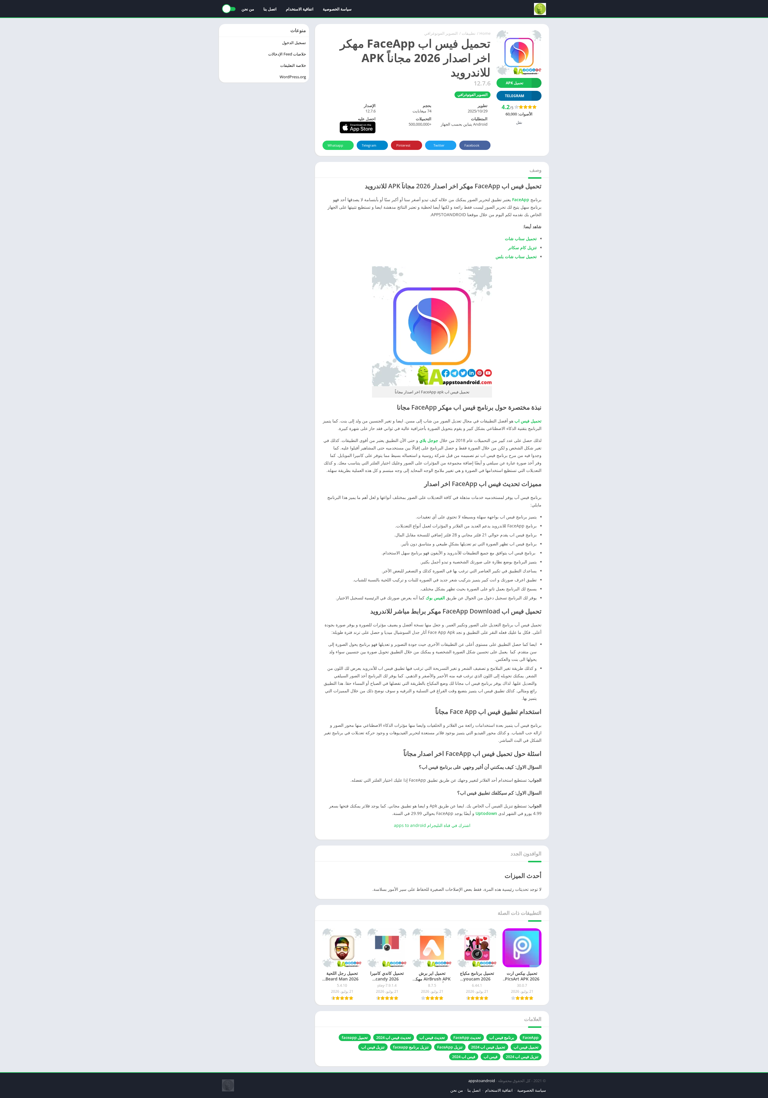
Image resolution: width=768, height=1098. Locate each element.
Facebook (471, 145)
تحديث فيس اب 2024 (393, 1037)
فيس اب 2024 (463, 1056)
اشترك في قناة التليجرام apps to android (432, 825)
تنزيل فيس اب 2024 (522, 1056)
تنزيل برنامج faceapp (411, 1047)
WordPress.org (293, 76)
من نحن (248, 9)
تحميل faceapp (355, 1037)
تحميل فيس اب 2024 (488, 1047)
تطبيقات (469, 33)
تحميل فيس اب (528, 421)
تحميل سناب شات (521, 238)
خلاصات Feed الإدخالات (287, 54)
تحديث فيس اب (432, 1037)
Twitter (439, 145)
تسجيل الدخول (294, 42)
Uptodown (486, 813)
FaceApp (520, 199)
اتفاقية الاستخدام (300, 9)
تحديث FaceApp (467, 1037)
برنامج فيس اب (501, 1037)
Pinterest (403, 145)
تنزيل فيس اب (373, 1047)
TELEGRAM (514, 95)
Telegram (369, 145)
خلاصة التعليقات (293, 65)
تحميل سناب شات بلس (516, 256)
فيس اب (490, 1056)
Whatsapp (335, 145)
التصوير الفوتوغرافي (441, 33)
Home (484, 33)
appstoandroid (481, 1080)
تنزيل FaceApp (450, 1047)
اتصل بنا (270, 9)
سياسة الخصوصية (337, 9)
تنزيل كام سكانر (522, 247)
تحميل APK (514, 82)
